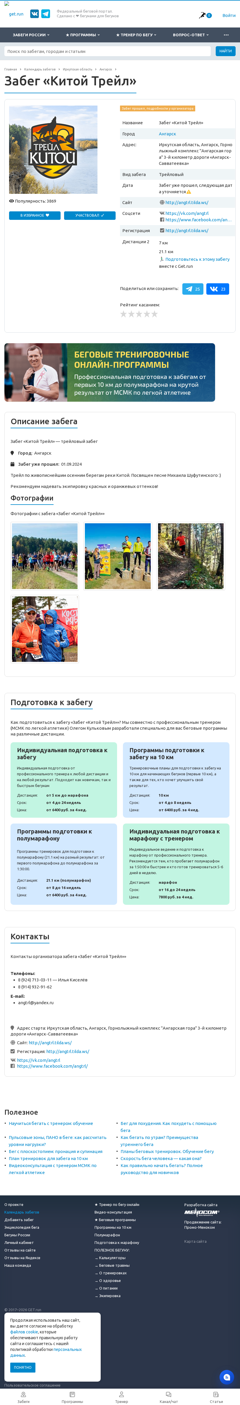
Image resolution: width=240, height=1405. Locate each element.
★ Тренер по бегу (135, 35)
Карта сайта (195, 1241)
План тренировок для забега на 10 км (48, 1158)
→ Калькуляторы (110, 1258)
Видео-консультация (113, 1212)
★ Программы (82, 35)
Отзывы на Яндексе (22, 1258)
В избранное (32, 215)
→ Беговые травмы (112, 1265)
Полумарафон (107, 1235)
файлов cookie (24, 1332)
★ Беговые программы (115, 1220)
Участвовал (88, 215)
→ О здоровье (108, 1280)
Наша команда (17, 1265)
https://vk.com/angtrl (187, 213)
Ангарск (167, 133)
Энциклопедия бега (21, 1227)
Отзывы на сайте (20, 1250)
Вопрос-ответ (190, 35)
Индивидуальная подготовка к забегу (64, 780)
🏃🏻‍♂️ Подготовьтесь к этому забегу (194, 259)
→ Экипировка (108, 1296)
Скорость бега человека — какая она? (161, 1158)
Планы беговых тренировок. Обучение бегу (167, 1151)
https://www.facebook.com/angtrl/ (199, 219)
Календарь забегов (21, 1212)
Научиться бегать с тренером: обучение (51, 1123)
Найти (226, 51)
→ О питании (106, 1288)
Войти (229, 15)
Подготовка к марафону (117, 1242)
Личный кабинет (19, 1242)
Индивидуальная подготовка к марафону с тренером (176, 864)
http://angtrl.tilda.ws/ (186, 202)
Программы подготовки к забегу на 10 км (176, 780)
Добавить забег (19, 1220)
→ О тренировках (111, 1273)
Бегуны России (17, 1235)
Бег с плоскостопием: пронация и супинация (55, 1151)
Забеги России (30, 35)
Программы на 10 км (113, 1227)
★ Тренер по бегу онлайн (117, 1204)
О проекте (13, 1204)
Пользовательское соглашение (32, 1385)
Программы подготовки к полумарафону (64, 864)
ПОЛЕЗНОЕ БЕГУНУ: (112, 1250)
